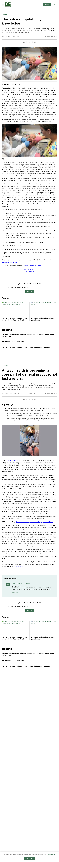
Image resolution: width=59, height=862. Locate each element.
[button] (3, 5)
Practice (4, 14)
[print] (56, 42)
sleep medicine (13, 460)
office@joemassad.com (9, 262)
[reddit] (32, 42)
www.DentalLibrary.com (33, 266)
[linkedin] (27, 42)
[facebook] (24, 42)
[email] (35, 42)
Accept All (29, 858)
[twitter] (29, 42)
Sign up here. (18, 566)
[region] (29, 857)
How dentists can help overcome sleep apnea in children (34, 522)
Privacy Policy (51, 854)
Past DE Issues (29, 271)
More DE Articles (29, 269)
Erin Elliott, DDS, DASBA (9, 393)
